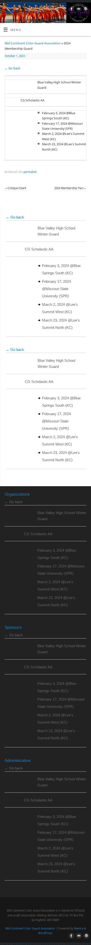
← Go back (12, 68)
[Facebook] (70, 9)
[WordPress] (85, 9)
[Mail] (78, 9)
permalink (30, 172)
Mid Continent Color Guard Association (33, 43)
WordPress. (45, 933)
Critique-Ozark (15, 188)
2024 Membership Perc (70, 188)
